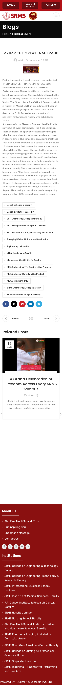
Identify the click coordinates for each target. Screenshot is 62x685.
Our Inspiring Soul (15, 527)
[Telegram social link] (39, 304)
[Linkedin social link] (30, 304)
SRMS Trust (40, 46)
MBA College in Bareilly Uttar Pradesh (25, 274)
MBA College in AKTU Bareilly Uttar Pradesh (29, 267)
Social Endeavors (21, 33)
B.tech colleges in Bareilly (19, 205)
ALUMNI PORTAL (30, 5)
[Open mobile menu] (56, 15)
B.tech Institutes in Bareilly (20, 212)
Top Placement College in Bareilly (24, 294)
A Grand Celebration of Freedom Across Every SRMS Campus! (31, 384)
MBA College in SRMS (17, 281)
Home (5, 33)
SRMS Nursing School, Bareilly (22, 618)
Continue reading (31, 413)
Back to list (31, 318)
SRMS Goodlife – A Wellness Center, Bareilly (31, 645)
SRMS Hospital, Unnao (18, 612)
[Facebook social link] (5, 304)
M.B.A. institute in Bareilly (20, 253)
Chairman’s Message (17, 533)
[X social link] (14, 304)
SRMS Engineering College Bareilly (24, 288)
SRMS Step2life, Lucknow (20, 661)
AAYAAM (11, 5)
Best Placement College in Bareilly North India (30, 232)
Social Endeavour (37, 373)
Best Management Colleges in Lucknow (26, 225)
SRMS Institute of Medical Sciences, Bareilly (31, 596)
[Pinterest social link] (22, 304)
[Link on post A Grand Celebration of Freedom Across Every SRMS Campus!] (31, 355)
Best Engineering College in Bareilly (24, 219)
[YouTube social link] (22, 546)
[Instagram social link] (16, 546)
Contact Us (11, 538)
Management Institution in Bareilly (24, 260)
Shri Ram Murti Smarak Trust (22, 521)
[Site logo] (14, 16)
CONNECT (51, 5)
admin (21, 60)
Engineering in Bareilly (18, 246)
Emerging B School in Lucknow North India (27, 239)
